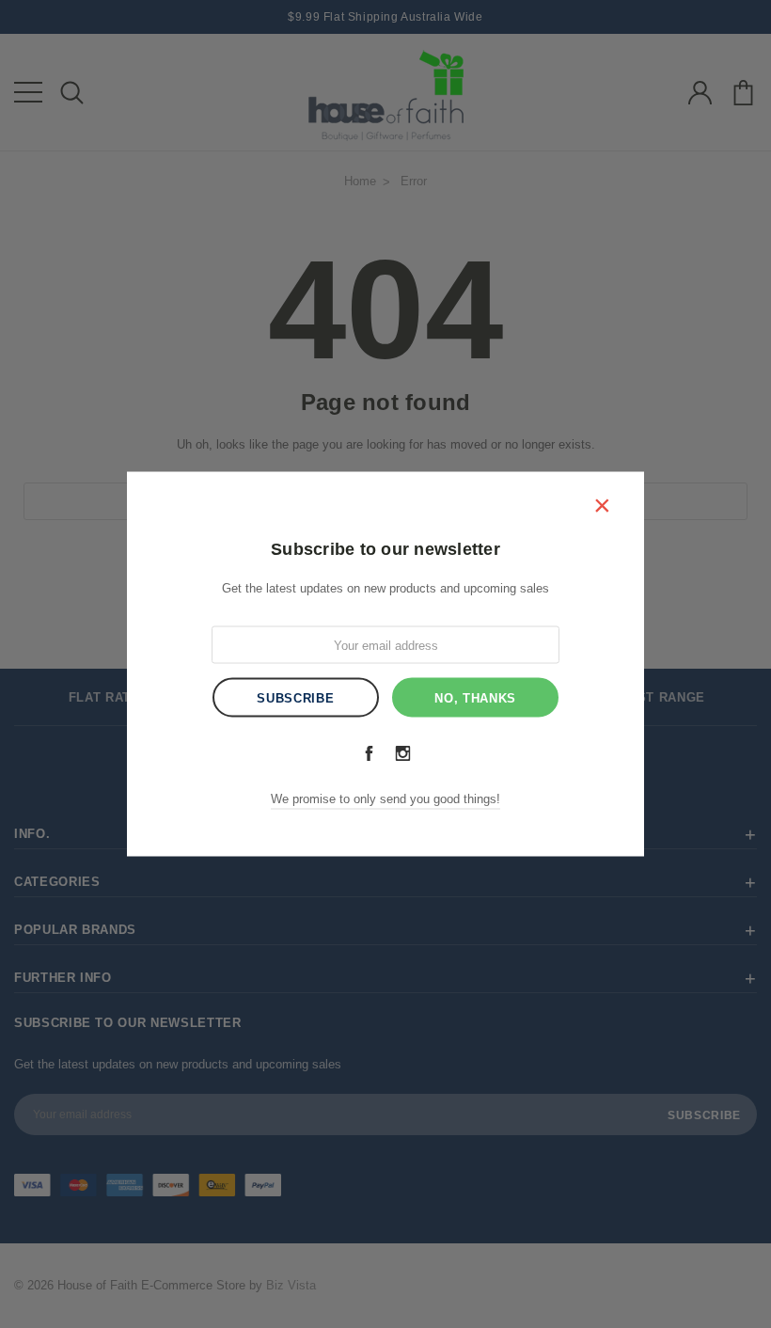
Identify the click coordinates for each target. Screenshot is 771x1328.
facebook (368, 753)
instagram (402, 753)
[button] (602, 505)
